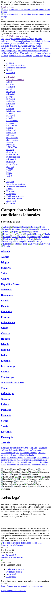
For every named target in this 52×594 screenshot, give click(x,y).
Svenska (46, 53)
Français (5, 43)
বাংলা (24, 38)
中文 (47, 55)
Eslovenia (6, 431)
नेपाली (34, 48)
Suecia (4, 426)
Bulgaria (6, 267)
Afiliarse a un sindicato (16, 68)
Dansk (38, 38)
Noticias (9, 70)
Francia (5, 317)
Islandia (5, 349)
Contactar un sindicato (15, 65)
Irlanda (5, 344)
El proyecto (11, 193)
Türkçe (4, 55)
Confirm (4, 7)
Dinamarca (7, 295)
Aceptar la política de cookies (13, 590)
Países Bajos (7, 393)
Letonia (5, 371)
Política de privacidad (15, 196)
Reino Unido (8, 322)
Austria (5, 256)
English (24, 41)
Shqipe (29, 53)
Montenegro (7, 377)
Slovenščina (18, 53)
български (15, 38)
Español (5, 36)
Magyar (38, 43)
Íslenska (5, 46)
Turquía (5, 442)
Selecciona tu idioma (19, 36)
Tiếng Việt (38, 55)
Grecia (4, 327)
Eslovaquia (7, 437)
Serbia (4, 420)
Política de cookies (14, 198)
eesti (40, 41)
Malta (4, 388)
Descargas (10, 72)
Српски (37, 53)
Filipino (5, 51)
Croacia (5, 333)
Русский (43, 51)
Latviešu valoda (33, 46)
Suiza (4, 273)
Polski (13, 51)
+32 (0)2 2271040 (8, 555)
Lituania (6, 360)
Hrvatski (28, 43)
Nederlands (43, 48)
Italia (4, 355)
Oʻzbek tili (26, 55)
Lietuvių (22, 46)
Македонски (8, 48)
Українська (15, 55)
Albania (5, 251)
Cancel (12, 7)
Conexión (10, 203)
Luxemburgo (8, 366)
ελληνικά (15, 41)
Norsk (26, 48)
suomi (47, 41)
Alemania (6, 289)
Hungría (5, 338)
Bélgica (5, 262)
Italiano (13, 46)
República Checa (10, 284)
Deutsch (5, 41)
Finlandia (6, 311)
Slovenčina (6, 53)
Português (23, 51)
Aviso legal (11, 201)
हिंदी (21, 43)
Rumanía (6, 415)
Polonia (5, 404)
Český (30, 38)
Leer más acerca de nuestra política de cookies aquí (22, 586)
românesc (33, 51)
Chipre (5, 278)
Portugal (6, 409)
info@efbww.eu (8, 557)
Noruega (6, 399)
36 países (10, 63)
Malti (19, 48)
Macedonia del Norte (12, 382)
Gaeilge (14, 43)
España (5, 306)
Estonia (5, 300)
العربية (5, 38)
